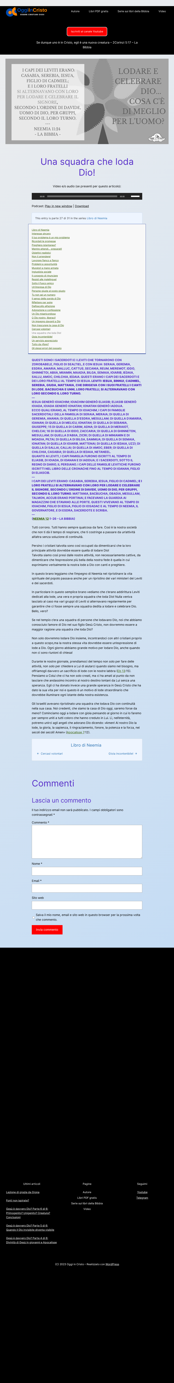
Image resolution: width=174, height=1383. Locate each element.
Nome (37, 863)
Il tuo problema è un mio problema (51, 237)
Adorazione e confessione (46, 310)
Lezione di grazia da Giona (22, 1192)
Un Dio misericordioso (44, 313)
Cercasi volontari (41, 329)
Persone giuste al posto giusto (48, 290)
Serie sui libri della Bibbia (133, 11)
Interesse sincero (41, 233)
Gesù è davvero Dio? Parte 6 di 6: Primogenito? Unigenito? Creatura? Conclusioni (28, 1213)
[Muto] (128, 196)
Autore (75, 11)
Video (162, 11)
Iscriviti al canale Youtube (87, 31)
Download (82, 206)
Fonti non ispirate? (17, 1200)
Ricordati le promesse (44, 241)
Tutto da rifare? (40, 344)
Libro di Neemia (97, 218)
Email (37, 881)
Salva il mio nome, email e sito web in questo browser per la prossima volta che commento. (88, 917)
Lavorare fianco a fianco (45, 260)
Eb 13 (121, 671)
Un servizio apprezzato (45, 340)
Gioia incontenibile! (42, 336)
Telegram (142, 1197)
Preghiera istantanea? (44, 245)
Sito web (38, 898)
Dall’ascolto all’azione (43, 306)
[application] (87, 196)
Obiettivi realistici (41, 252)
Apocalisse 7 (75, 732)
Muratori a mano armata (45, 267)
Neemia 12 (41, 518)
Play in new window (58, 206)
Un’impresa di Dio (41, 286)
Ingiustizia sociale (41, 271)
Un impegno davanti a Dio (46, 321)
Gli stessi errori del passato (47, 348)
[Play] (36, 196)
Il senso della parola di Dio (46, 298)
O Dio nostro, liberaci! (44, 317)
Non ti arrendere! (41, 256)
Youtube (142, 1192)
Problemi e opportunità (44, 264)
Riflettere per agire (42, 302)
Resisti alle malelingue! (44, 279)
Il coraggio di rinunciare (45, 275)
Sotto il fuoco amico (43, 283)
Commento (40, 822)
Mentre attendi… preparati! (47, 248)
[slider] (136, 196)
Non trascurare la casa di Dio (48, 325)
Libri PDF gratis (98, 11)
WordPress (112, 1264)
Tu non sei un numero (43, 294)
